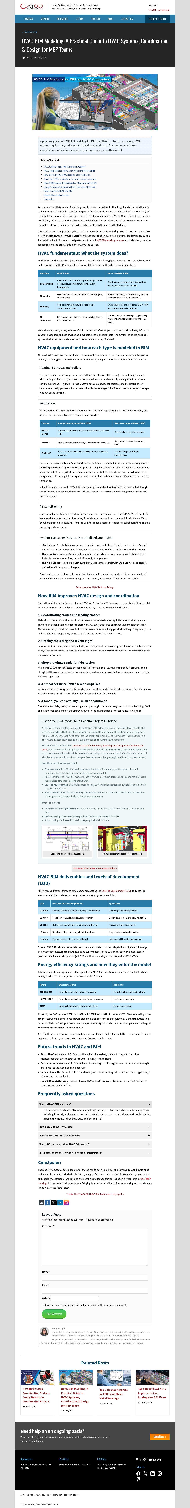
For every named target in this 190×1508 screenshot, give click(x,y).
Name (46, 1272)
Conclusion (49, 199)
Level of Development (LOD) (116, 891)
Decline (145, 1496)
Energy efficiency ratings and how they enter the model (70, 187)
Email (46, 1285)
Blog (110, 19)
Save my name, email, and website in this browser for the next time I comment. (86, 1305)
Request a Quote (157, 19)
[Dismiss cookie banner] (155, 1468)
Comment (48, 1226)
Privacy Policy (134, 1480)
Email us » (159, 1436)
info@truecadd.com (159, 10)
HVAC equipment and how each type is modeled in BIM (69, 170)
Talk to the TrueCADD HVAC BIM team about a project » (95, 1194)
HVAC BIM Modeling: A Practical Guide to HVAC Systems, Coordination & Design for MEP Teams (75, 1397)
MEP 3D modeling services (110, 240)
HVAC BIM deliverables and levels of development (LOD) (70, 183)
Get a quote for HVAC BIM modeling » (95, 587)
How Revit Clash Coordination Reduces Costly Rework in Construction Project (36, 1395)
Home (22, 1494)
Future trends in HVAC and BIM (58, 191)
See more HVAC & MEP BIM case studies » (95, 868)
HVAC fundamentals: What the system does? (65, 166)
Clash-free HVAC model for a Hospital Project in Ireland (70, 178)
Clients (79, 19)
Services (45, 19)
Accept (123, 1496)
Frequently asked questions (57, 195)
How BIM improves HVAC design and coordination (67, 174)
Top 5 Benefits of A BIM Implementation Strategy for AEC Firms (152, 1393)
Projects (95, 19)
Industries (62, 19)
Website (46, 1298)
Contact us (127, 19)
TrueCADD (40, 1504)
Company (28, 19)
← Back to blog (29, 31)
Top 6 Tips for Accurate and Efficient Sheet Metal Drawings (113, 1394)
